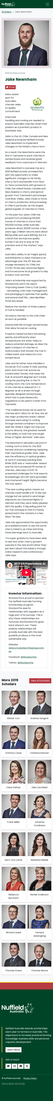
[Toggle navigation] (47, 4)
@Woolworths (28, 657)
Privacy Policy (30, 1078)
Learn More (13, 1049)
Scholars (6, 11)
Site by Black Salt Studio (13, 1083)
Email (12, 87)
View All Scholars (40, 680)
